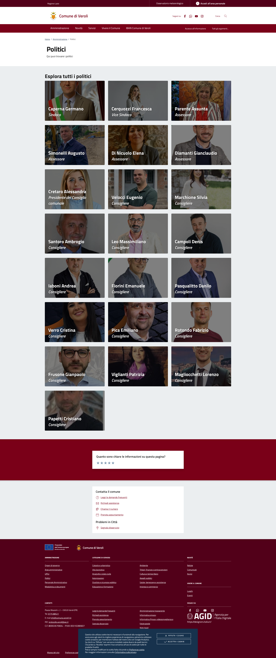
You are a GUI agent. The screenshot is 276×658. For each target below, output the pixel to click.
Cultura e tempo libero (149, 573)
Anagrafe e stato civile (101, 573)
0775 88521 (53, 613)
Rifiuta (176, 635)
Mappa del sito (53, 652)
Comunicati (192, 569)
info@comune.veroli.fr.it (61, 617)
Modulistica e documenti (55, 586)
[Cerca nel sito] (225, 16)
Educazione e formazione (102, 586)
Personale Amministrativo (56, 582)
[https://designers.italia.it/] (209, 616)
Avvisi (189, 573)
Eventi (190, 595)
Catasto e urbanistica (101, 565)
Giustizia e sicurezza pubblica (104, 582)
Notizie (190, 565)
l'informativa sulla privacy (125, 652)
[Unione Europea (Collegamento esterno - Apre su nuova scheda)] (57, 548)
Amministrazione (60, 39)
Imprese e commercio (149, 586)
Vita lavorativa (98, 569)
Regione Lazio (53, 3)
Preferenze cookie (136, 649)
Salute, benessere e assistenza (153, 582)
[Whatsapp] (189, 16)
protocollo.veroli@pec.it (58, 622)
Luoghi (190, 591)
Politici (47, 578)
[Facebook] (184, 16)
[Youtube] (195, 16)
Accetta (176, 641)
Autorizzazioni (98, 578)
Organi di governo (52, 565)
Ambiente (144, 565)
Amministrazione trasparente (152, 610)
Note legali (144, 627)
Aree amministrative (53, 569)
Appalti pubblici (146, 578)
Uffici (47, 573)
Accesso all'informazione (195, 28)
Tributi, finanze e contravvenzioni (153, 569)
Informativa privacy (148, 615)
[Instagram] (201, 16)
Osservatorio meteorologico (169, 3)
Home (47, 39)
